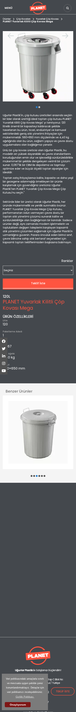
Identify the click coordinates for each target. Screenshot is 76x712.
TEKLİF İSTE (63, 691)
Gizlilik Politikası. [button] (25, 696)
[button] (37, 107)
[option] (38, 66)
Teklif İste (38, 283)
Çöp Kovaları (23, 18)
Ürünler (7, 18)
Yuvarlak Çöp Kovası (47, 18)
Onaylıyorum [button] (18, 704)
